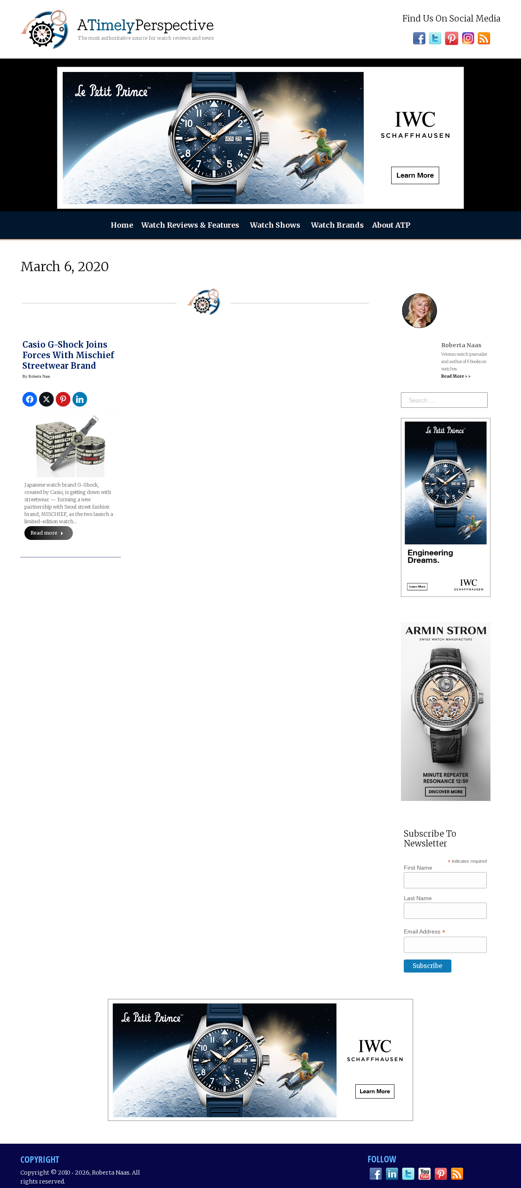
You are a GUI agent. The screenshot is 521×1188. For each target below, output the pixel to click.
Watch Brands (337, 225)
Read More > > (456, 376)
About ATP (391, 225)
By (36, 376)
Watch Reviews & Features (190, 225)
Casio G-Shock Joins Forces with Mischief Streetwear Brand (68, 355)
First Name (418, 867)
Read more (44, 533)
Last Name (418, 898)
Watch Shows (275, 225)
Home (122, 225)
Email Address (424, 932)
